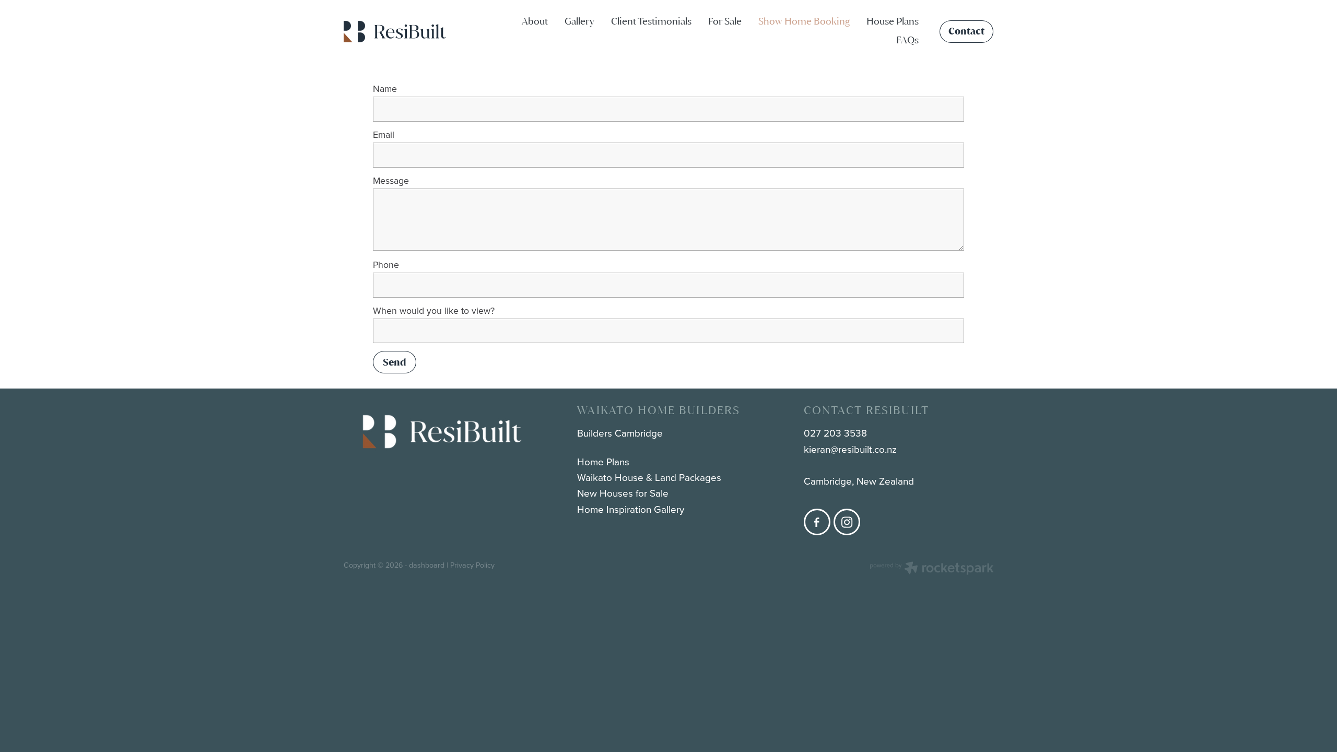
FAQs (907, 40)
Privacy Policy (472, 565)
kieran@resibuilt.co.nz (850, 449)
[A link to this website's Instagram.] (847, 522)
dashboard (426, 565)
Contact (966, 31)
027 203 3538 (835, 433)
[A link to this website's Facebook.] (817, 522)
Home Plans (603, 461)
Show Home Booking (804, 21)
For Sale (725, 21)
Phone (386, 264)
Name (385, 88)
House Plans (892, 21)
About (535, 21)
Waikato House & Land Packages (649, 477)
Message (391, 180)
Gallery (579, 21)
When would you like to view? (434, 310)
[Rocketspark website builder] (932, 569)
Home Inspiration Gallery (630, 509)
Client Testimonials (651, 21)
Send (394, 362)
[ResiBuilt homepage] (409, 31)
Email (383, 134)
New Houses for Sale (622, 493)
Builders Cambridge (620, 433)
